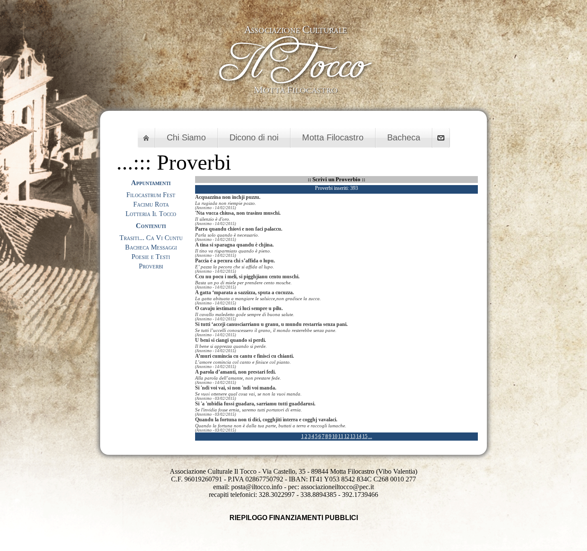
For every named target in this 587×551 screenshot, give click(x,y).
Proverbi (151, 266)
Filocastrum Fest (150, 194)
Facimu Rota (151, 204)
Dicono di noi (253, 137)
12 (346, 436)
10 (334, 436)
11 (340, 436)
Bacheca (403, 137)
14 (358, 436)
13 (352, 436)
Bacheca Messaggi (151, 247)
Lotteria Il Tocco (150, 213)
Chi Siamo (186, 137)
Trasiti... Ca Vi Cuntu (151, 237)
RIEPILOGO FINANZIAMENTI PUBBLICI (293, 517)
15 (364, 436)
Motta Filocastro (333, 137)
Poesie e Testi (150, 256)
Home (146, 138)
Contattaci (440, 138)
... (370, 436)
